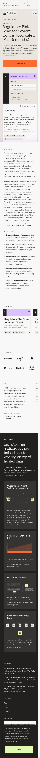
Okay (19, 749)
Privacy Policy (20, 739)
